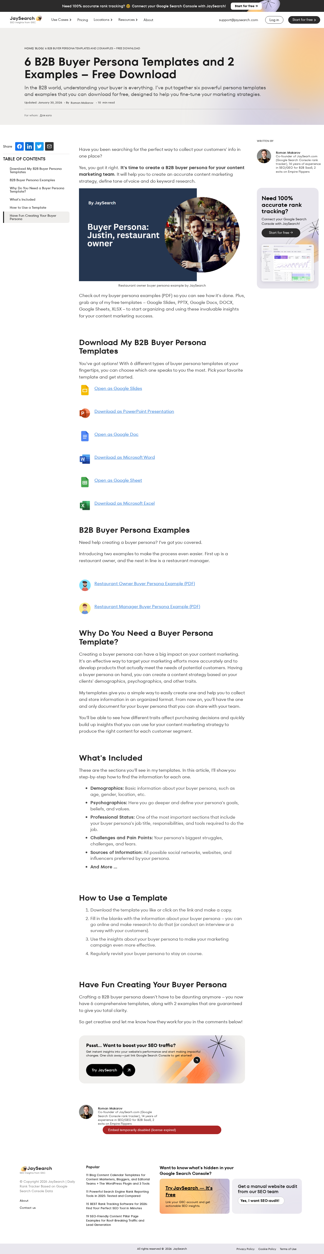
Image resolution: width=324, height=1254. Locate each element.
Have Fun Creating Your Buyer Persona (33, 217)
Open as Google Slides (118, 388)
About (148, 19)
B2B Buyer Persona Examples (32, 180)
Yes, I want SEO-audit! (260, 1200)
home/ (29, 48)
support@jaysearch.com (238, 19)
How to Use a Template (28, 207)
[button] (61, 19)
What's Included (22, 199)
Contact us (28, 1207)
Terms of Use (288, 1249)
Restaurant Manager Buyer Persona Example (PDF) (147, 606)
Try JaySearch (104, 1070)
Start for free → (246, 6)
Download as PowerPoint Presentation (134, 411)
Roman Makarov (82, 103)
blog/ (39, 48)
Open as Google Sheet (118, 480)
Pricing (82, 19)
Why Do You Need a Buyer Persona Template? (37, 190)
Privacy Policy (245, 1249)
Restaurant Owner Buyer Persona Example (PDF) (144, 583)
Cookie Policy (267, 1249)
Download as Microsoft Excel (124, 503)
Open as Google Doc (116, 434)
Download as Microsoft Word (124, 457)
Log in (274, 19)
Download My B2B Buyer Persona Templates (36, 170)
